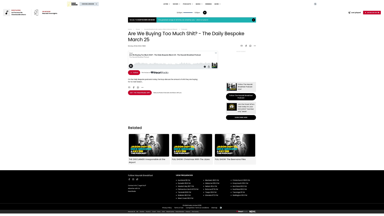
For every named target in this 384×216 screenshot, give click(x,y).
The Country (195, 211)
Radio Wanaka (180, 211)
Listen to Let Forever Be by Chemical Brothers (16, 12)
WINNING (208, 4)
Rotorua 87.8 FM (211, 189)
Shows (138, 29)
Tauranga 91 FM (239, 192)
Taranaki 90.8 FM (184, 192)
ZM (137, 211)
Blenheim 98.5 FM (212, 180)
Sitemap (214, 208)
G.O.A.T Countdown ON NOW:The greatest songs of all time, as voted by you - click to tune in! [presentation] (192, 19)
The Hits (142, 211)
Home (130, 29)
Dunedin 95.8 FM (184, 183)
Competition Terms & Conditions (197, 208)
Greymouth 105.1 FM (240, 183)
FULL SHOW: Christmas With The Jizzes (192, 149)
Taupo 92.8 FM (210, 192)
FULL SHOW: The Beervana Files (235, 149)
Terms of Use (178, 208)
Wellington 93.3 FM (240, 195)
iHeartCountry (170, 211)
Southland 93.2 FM (240, 189)
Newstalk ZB (131, 211)
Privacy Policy (167, 208)
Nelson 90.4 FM (211, 186)
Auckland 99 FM (184, 180)
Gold (163, 211)
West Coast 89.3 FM (185, 198)
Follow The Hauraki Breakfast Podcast (241, 91)
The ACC (148, 211)
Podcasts (184, 29)
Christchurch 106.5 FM (241, 180)
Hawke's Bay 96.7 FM (186, 186)
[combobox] (255, 46)
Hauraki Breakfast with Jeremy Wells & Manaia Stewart (160, 29)
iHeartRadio (132, 191)
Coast (154, 211)
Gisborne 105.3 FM (212, 183)
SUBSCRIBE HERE (241, 111)
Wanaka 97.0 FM (211, 195)
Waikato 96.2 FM (184, 195)
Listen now (45, 12)
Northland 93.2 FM (240, 186)
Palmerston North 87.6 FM (188, 189)
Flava (158, 211)
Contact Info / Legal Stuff (137, 185)
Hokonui (188, 211)
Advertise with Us (134, 188)
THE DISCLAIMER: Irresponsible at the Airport (149, 149)
